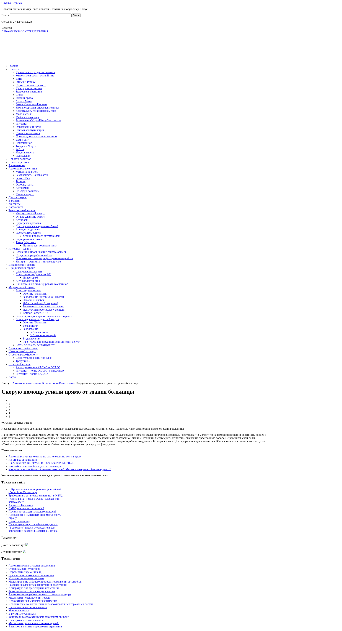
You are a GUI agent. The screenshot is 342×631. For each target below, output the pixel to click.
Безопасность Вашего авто (58, 383)
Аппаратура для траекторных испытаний (34, 587)
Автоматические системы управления (32, 565)
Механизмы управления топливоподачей (34, 623)
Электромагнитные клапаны (26, 620)
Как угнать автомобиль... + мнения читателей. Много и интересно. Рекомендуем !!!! (60, 469)
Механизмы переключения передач (30, 597)
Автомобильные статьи (26, 383)
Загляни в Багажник (21, 505)
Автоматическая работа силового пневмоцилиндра (40, 594)
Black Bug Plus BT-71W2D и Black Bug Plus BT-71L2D (41, 462)
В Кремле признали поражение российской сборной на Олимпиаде (35, 491)
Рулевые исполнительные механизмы (31, 575)
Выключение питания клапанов (28, 607)
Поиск (5, 15)
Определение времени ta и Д (26, 571)
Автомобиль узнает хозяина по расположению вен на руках (45, 456)
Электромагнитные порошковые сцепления (35, 626)
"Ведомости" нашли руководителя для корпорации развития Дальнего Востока (33, 529)
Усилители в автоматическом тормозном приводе (39, 616)
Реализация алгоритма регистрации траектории (38, 584)
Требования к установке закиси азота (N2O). (36, 495)
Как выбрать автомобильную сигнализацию (35, 466)
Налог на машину (19, 521)
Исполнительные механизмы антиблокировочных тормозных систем (51, 604)
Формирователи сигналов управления (32, 591)
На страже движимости (23, 459)
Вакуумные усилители (22, 613)
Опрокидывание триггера (24, 568)
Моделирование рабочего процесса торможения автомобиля (45, 581)
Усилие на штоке (19, 610)
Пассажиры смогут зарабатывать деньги (33, 524)
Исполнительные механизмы (26, 578)
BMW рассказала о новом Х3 (26, 508)
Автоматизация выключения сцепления (33, 600)
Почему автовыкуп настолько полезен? (32, 511)
